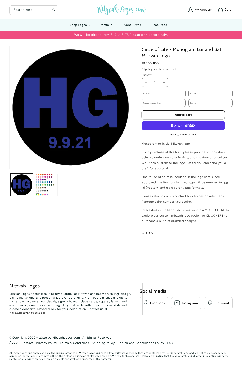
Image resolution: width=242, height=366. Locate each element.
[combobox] (34, 10)
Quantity (147, 74)
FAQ (170, 343)
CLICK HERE (216, 210)
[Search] (54, 10)
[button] (33, 9)
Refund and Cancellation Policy (141, 343)
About (14, 342)
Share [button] (150, 232)
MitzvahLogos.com (66, 338)
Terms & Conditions (74, 343)
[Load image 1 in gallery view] (21, 185)
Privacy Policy (46, 343)
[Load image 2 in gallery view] (46, 185)
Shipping (147, 69)
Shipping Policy (103, 343)
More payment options (183, 134)
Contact (27, 343)
